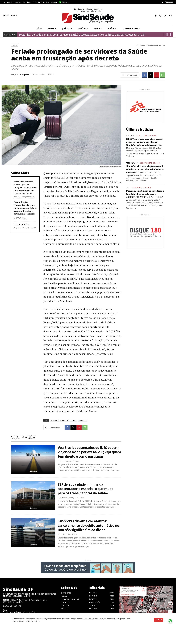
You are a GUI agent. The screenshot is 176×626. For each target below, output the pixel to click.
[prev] (164, 34)
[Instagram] (160, 16)
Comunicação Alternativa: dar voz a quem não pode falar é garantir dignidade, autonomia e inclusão (25, 208)
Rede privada (132, 163)
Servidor (130, 136)
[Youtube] (170, 16)
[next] (169, 34)
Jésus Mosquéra (22, 74)
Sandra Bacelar (19, 217)
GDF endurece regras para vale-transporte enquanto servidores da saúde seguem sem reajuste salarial (81, 34)
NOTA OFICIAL (21, 224)
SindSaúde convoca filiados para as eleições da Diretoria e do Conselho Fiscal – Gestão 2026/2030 (25, 187)
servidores (82, 420)
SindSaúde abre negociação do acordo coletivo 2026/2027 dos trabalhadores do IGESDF (145, 169)
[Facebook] (155, 16)
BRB (59, 534)
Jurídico (16, 196)
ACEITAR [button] (158, 620)
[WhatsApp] (162, 75)
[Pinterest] (156, 75)
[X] (165, 16)
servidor (73, 420)
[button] (167, 2)
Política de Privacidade (92, 618)
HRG (128, 187)
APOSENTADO (62, 498)
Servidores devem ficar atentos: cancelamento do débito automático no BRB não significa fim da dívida (88, 525)
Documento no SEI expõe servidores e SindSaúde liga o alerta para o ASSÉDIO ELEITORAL (145, 193)
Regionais (17, 228)
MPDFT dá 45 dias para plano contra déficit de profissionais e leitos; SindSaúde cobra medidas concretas (144, 141)
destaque (54, 420)
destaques (64, 420)
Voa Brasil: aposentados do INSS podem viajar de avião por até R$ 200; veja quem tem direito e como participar (89, 452)
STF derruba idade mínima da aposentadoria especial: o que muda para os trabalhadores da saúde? (85, 488)
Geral (15, 45)
